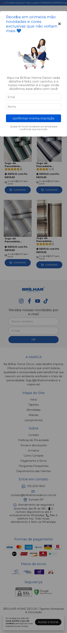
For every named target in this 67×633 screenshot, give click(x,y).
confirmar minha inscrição (33, 118)
